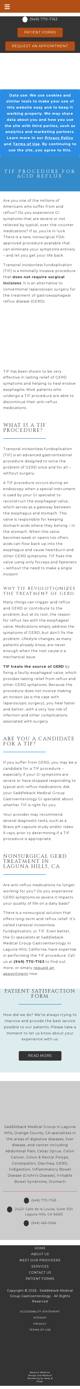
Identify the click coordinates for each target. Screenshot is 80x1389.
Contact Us (40, 1272)
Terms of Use (26, 144)
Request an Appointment (40, 46)
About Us (40, 1254)
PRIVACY (40, 1323)
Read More (40, 1056)
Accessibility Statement (40, 1311)
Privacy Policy (59, 138)
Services (40, 1266)
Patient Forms (40, 32)
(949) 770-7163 (44, 19)
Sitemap (40, 1317)
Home (40, 1248)
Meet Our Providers (40, 1260)
